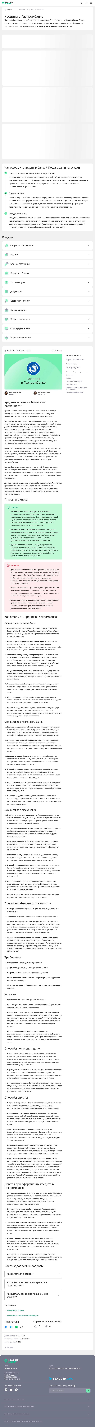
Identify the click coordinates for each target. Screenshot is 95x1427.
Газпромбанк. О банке (15, 1310)
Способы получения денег (74, 381)
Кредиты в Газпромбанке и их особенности (75, 360)
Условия (68, 378)
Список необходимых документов (76, 372)
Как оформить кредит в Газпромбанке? (73, 367)
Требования (69, 375)
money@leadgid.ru (10, 1368)
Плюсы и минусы (71, 364)
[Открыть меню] (91, 3)
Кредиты (9, 10)
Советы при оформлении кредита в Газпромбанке (76, 388)
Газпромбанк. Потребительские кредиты (23, 1315)
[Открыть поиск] (81, 3)
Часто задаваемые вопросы (74, 392)
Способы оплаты (71, 384)
